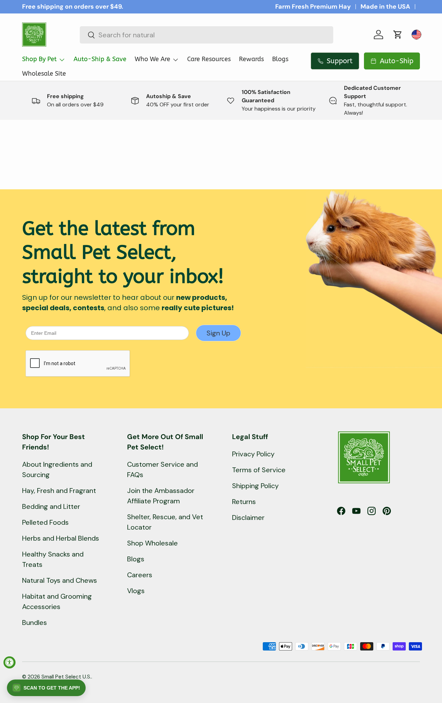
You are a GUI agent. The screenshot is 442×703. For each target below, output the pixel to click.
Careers (139, 574)
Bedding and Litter (51, 506)
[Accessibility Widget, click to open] (9, 662)
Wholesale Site (44, 73)
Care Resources (209, 59)
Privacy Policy (253, 453)
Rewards (251, 59)
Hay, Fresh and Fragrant (59, 490)
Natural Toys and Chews (59, 580)
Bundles (34, 622)
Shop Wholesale (152, 543)
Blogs (280, 59)
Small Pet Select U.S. (66, 676)
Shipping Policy (255, 485)
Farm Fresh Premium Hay (313, 6)
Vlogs (136, 590)
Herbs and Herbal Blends (60, 538)
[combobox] (207, 35)
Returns (244, 501)
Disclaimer (248, 517)
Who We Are (152, 59)
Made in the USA (385, 6)
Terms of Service (259, 469)
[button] (397, 34)
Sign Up (218, 333)
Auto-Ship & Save (100, 59)
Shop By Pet (39, 59)
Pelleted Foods (45, 522)
